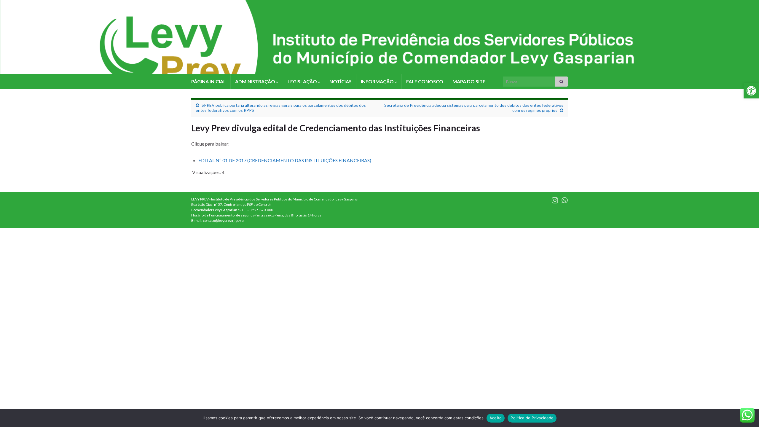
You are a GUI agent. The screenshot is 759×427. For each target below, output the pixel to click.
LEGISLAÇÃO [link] (303, 81)
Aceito (495, 417)
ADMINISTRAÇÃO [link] (255, 81)
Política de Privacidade (532, 417)
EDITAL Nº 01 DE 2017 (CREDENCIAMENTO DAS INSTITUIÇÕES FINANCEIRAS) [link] (284, 160)
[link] (751, 90)
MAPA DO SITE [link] (468, 81)
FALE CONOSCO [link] (424, 81)
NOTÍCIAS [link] (340, 81)
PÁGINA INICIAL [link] (208, 81)
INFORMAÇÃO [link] (378, 81)
